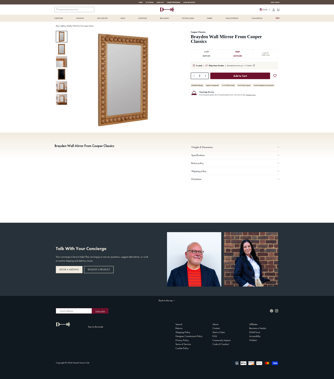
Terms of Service (183, 344)
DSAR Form (254, 332)
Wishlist (253, 340)
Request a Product (99, 269)
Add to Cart (240, 76)
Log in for (266, 54)
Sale (277, 18)
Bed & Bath (164, 18)
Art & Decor (102, 18)
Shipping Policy (182, 332)
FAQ (214, 336)
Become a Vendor (257, 328)
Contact (216, 328)
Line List (160, 2)
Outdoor (142, 18)
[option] (61, 36)
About (215, 324)
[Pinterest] (271, 310)
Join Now (275, 2)
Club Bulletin (189, 2)
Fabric (209, 18)
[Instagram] (276, 310)
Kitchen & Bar (188, 18)
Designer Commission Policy (188, 336)
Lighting (80, 18)
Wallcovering (232, 18)
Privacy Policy (182, 340)
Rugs (123, 18)
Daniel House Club (81, 362)
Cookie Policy (182, 348)
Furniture (59, 18)
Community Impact (221, 340)
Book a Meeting (69, 269)
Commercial (257, 18)
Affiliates (253, 324)
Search (178, 324)
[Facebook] (266, 310)
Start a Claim (218, 332)
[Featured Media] (123, 79)
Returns (179, 328)
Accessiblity (255, 336)
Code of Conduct (220, 344)
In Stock (150, 2)
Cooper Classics (198, 32)
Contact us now (251, 95)
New (141, 2)
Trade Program (173, 2)
